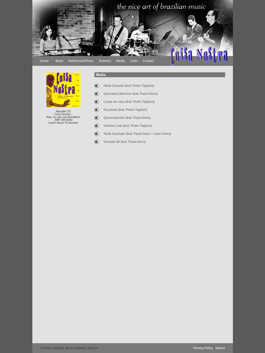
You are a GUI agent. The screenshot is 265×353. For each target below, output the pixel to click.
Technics (105, 61)
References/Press (80, 61)
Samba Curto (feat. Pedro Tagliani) (128, 126)
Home (44, 61)
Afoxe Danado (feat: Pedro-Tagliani (128, 86)
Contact (148, 61)
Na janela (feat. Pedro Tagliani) (125, 110)
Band (59, 61)
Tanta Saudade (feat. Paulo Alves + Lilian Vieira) (137, 134)
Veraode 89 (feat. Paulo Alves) (125, 142)
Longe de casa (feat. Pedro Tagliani (128, 102)
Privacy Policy (203, 348)
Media (120, 61)
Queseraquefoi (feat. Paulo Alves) (127, 118)
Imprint (220, 348)
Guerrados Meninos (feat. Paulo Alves (130, 94)
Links (134, 61)
